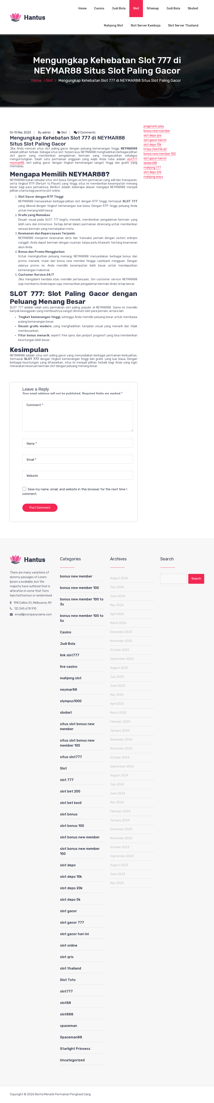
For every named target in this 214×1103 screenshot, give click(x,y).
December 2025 (121, 632)
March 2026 (118, 623)
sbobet (66, 712)
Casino (99, 8)
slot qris (67, 957)
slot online (68, 945)
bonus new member (157, 131)
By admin (44, 132)
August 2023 (119, 865)
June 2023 (117, 874)
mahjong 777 (152, 167)
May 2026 (117, 605)
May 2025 (117, 695)
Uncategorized (72, 1060)
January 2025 (120, 730)
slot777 (66, 991)
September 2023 (122, 856)
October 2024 (119, 757)
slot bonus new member (80, 837)
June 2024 (117, 793)
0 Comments (86, 132)
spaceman (68, 1026)
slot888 (66, 1014)
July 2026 (117, 587)
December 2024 (121, 739)
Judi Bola (119, 8)
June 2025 (117, 686)
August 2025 (119, 668)
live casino (68, 667)
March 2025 (118, 712)
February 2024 (120, 811)
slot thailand (70, 968)
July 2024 (117, 784)
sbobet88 (150, 163)
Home (82, 8)
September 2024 (122, 766)
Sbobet (193, 8)
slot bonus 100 (72, 826)
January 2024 (120, 820)
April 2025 (117, 704)
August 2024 (119, 775)
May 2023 (117, 883)
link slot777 (69, 655)
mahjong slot (71, 678)
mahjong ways (153, 177)
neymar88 (68, 690)
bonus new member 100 (160, 154)
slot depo (68, 865)
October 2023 (119, 847)
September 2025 (122, 659)
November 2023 (121, 838)
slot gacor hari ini (155, 140)
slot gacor (68, 911)
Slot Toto (68, 980)
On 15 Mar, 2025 (20, 132)
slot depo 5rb (152, 172)
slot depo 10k (152, 144)
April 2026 (117, 614)
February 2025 (120, 721)
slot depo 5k (70, 900)
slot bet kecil (71, 803)
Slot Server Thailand (183, 25)
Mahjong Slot (113, 25)
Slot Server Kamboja (145, 25)
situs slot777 (71, 757)
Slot (136, 8)
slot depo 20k (71, 888)
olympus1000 (71, 701)
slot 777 (67, 780)
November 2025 (121, 641)
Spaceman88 (71, 1037)
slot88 (65, 1003)
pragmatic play (154, 126)
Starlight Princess (75, 1049)
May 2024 (117, 802)
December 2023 (121, 829)
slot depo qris (153, 135)
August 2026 (119, 578)
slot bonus (69, 814)
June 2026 (117, 596)
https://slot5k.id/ (155, 149)
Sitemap (153, 8)
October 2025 (119, 650)
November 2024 (121, 748)
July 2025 (117, 677)
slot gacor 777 (72, 922)
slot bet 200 (70, 791)
